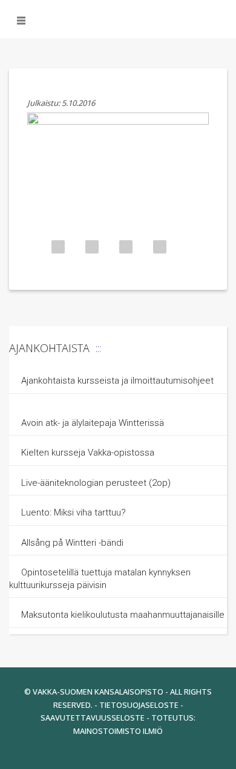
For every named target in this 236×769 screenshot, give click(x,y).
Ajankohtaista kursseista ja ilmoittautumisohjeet (117, 380)
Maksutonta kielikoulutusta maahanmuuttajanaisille (123, 614)
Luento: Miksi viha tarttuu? (73, 512)
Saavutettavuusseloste (93, 717)
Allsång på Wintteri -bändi (72, 542)
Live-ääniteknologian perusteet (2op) (96, 482)
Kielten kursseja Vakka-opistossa (89, 452)
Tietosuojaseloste (139, 704)
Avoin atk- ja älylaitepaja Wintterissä (92, 422)
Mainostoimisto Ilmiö (118, 730)
